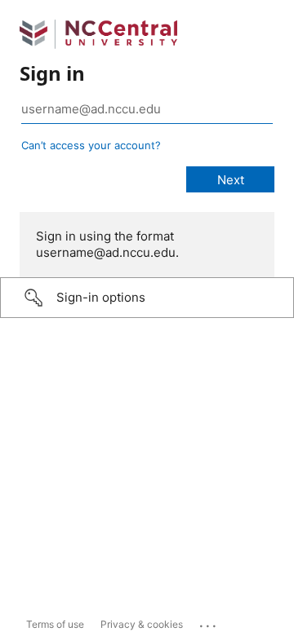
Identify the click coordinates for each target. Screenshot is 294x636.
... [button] (209, 622)
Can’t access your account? (91, 145)
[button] (147, 297)
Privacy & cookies (141, 624)
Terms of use (55, 624)
